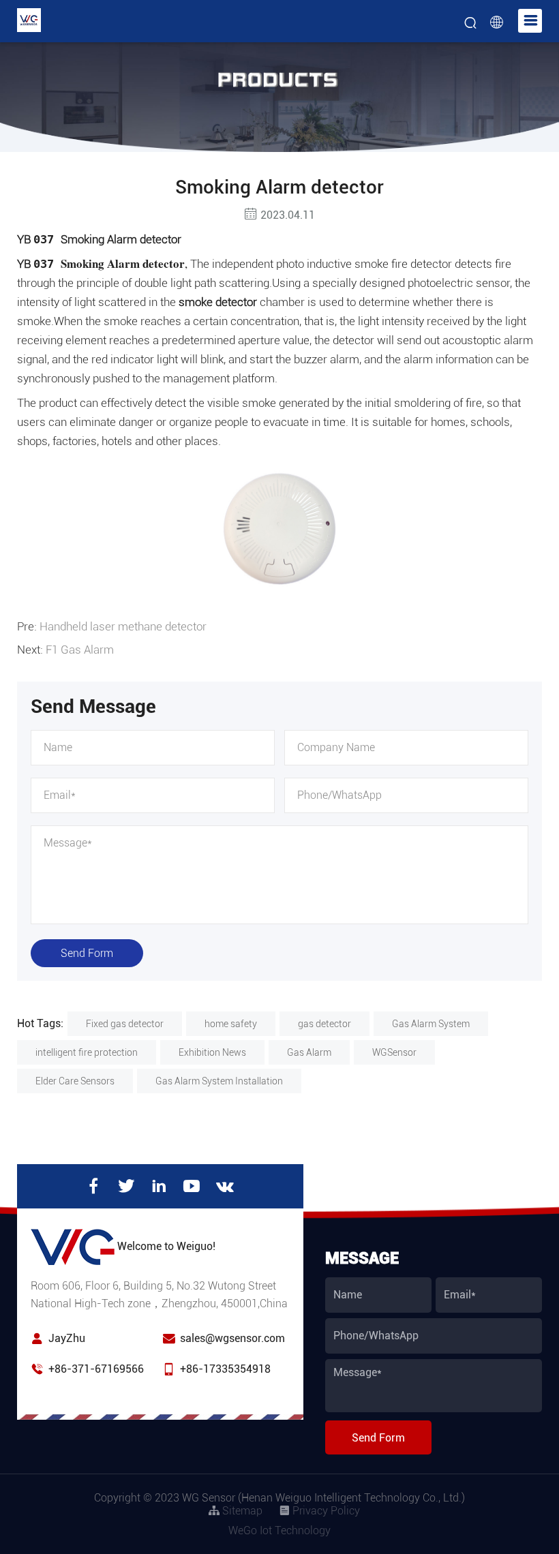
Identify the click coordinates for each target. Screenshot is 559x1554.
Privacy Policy (325, 1510)
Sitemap (241, 1510)
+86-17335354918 (225, 1368)
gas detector (324, 1023)
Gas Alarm (309, 1052)
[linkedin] (159, 1186)
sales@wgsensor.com (232, 1338)
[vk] (225, 1186)
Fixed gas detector (125, 1023)
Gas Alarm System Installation (219, 1081)
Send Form (87, 953)
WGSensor (394, 1052)
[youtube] (191, 1186)
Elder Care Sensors (75, 1081)
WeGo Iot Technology (279, 1530)
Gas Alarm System (431, 1023)
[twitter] (126, 1186)
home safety (231, 1023)
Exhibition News (212, 1052)
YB (101, 264)
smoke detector (218, 302)
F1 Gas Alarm (80, 649)
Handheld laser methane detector (123, 626)
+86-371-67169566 (96, 1368)
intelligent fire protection (86, 1052)
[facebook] (93, 1186)
